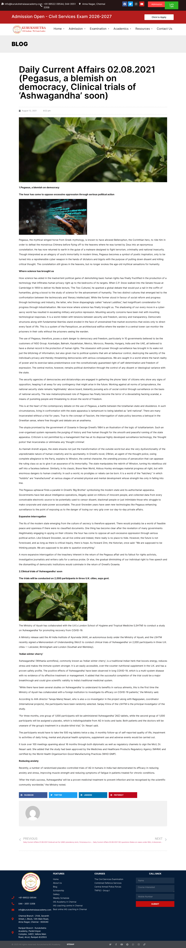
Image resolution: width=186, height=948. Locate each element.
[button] (33, 795)
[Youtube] (141, 3)
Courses (99, 873)
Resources (142, 28)
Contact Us (164, 28)
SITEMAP (70, 944)
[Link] (144, 944)
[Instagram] (136, 3)
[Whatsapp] (133, 944)
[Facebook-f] (116, 944)
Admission (76, 28)
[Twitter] (130, 3)
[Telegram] (127, 944)
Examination (98, 28)
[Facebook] (124, 3)
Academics (120, 28)
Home (58, 28)
